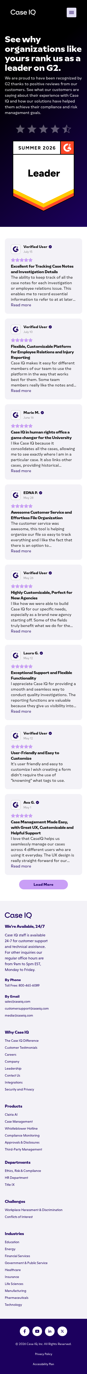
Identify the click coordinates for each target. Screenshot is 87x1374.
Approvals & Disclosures (22, 1142)
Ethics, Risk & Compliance (23, 1171)
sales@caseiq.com (17, 1001)
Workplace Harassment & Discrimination (34, 1210)
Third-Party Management (23, 1149)
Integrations (13, 1082)
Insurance (12, 1277)
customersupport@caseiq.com (27, 1008)
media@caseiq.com (19, 1015)
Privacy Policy (43, 1354)
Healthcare (13, 1270)
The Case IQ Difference (22, 1041)
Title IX (9, 1185)
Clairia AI (11, 1114)
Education (12, 1242)
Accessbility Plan (43, 1364)
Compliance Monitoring (22, 1135)
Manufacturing (15, 1291)
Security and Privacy (19, 1089)
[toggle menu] (71, 12)
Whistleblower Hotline (21, 1128)
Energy (10, 1249)
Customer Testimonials (21, 1047)
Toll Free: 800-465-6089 (22, 985)
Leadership (13, 1068)
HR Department (16, 1178)
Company (12, 1061)
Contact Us (12, 1075)
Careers (10, 1054)
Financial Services (17, 1256)
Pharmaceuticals (16, 1298)
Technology (13, 1305)
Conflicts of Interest (19, 1217)
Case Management (19, 1121)
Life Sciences (14, 1284)
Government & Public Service (26, 1263)
